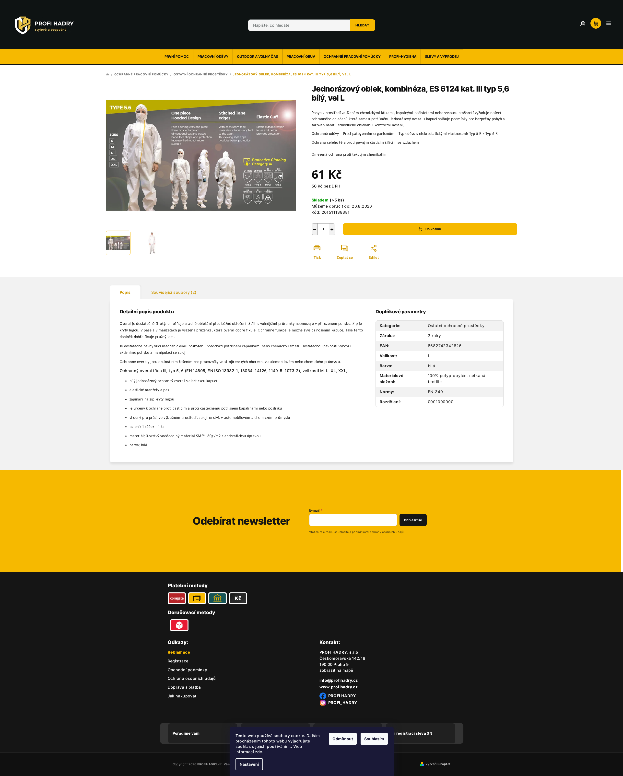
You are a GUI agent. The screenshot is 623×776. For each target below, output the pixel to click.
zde (258, 751)
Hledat (362, 25)
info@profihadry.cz (338, 680)
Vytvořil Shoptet (437, 764)
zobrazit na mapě (336, 670)
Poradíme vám (186, 733)
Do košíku (433, 229)
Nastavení (249, 764)
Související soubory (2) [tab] (174, 292)
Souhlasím (374, 738)
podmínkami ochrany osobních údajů (378, 532)
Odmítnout (342, 738)
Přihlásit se (413, 520)
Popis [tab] (125, 292)
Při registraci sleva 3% (411, 733)
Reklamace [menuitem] (179, 652)
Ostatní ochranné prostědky (456, 325)
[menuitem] (176, 56)
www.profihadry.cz (338, 686)
